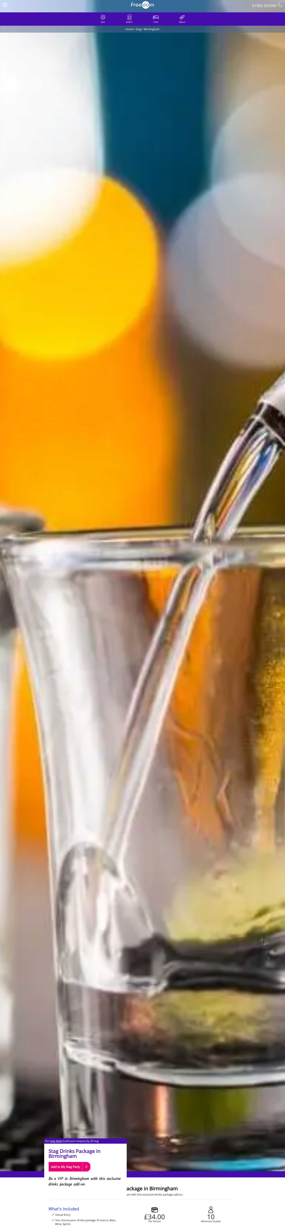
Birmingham (151, 29)
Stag (138, 29)
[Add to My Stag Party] (69, 1173)
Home (129, 29)
